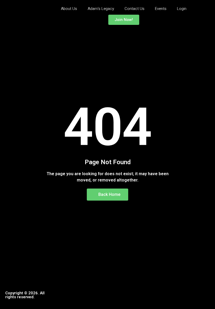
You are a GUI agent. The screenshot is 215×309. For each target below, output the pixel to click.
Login (181, 9)
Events (160, 9)
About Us (69, 9)
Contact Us (134, 9)
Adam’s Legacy (101, 9)
